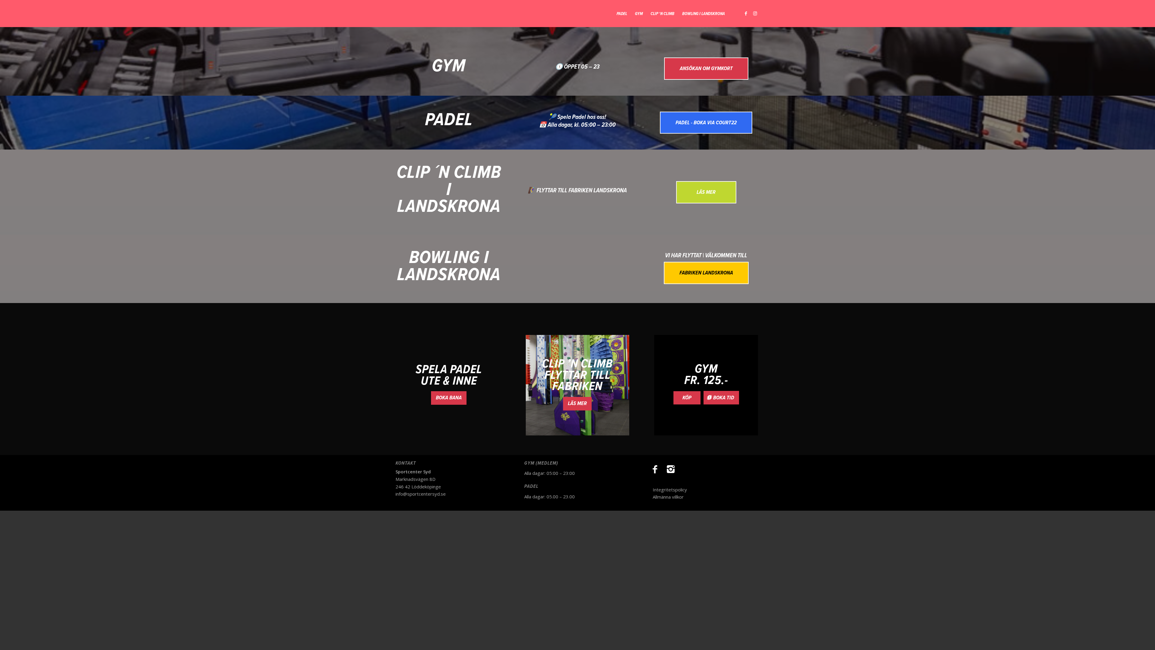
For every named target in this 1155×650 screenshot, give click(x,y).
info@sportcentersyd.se (421, 494)
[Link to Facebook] (745, 13)
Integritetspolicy (670, 490)
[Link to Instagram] (754, 13)
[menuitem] (622, 13)
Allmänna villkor (668, 497)
